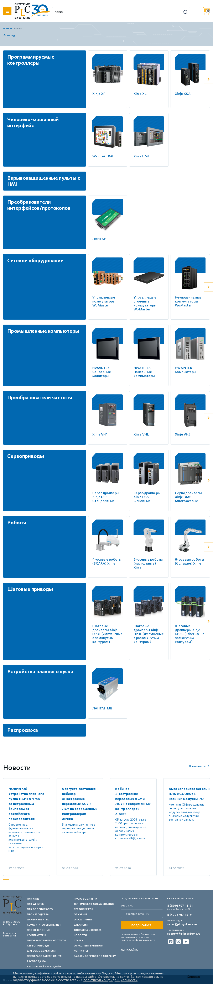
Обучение (81, 914)
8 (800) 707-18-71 (180, 905)
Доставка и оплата (88, 930)
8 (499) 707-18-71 (179, 914)
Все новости (197, 766)
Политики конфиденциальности (138, 940)
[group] (26, 827)
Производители (85, 898)
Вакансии (81, 924)
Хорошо (193, 976)
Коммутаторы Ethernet (44, 924)
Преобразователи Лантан (45, 956)
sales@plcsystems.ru (182, 924)
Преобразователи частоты (46, 940)
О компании (83, 919)
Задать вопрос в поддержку (95, 956)
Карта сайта (129, 949)
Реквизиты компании (9, 934)
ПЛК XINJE (33, 898)
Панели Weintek (38, 919)
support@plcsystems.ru (184, 933)
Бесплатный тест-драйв (44, 966)
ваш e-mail (127, 906)
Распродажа (36, 961)
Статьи (79, 940)
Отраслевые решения (89, 945)
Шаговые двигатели (41, 950)
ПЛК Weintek (35, 903)
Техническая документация (94, 903)
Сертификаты (83, 909)
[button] (208, 79)
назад (11, 35)
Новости (80, 935)
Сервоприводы (38, 945)
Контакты (81, 950)
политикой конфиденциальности (110, 980)
